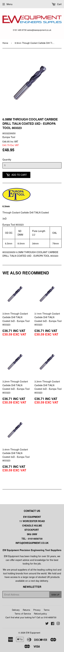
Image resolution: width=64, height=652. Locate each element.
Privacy (37, 609)
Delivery (16, 609)
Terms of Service (23, 613)
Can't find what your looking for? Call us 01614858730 (30, 617)
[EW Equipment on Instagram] (58, 623)
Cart (59, 4)
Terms (47, 609)
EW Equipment (33, 632)
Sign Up (55, 594)
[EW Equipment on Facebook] (52, 623)
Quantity (6, 159)
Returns (26, 609)
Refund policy (40, 613)
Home (5, 42)
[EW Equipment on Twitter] (47, 623)
